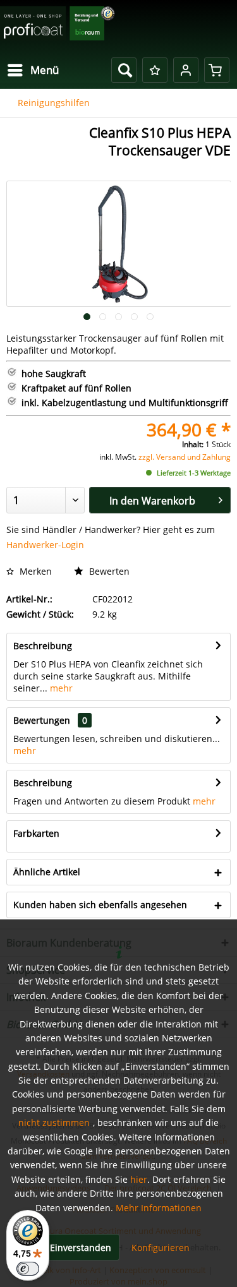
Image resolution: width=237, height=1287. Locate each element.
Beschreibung (42, 646)
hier (138, 1179)
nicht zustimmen (54, 1122)
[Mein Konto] (185, 70)
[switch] (27, 1269)
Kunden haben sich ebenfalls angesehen (100, 905)
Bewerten (108, 571)
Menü (44, 70)
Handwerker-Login (45, 545)
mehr (60, 688)
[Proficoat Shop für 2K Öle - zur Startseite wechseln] (58, 27)
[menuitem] (32, 70)
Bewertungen (41, 720)
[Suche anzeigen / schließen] (124, 70)
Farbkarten (36, 833)
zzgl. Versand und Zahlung (184, 457)
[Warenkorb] (216, 70)
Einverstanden (80, 1248)
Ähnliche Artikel (46, 872)
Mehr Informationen (159, 1208)
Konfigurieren (160, 1248)
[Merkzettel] (154, 70)
